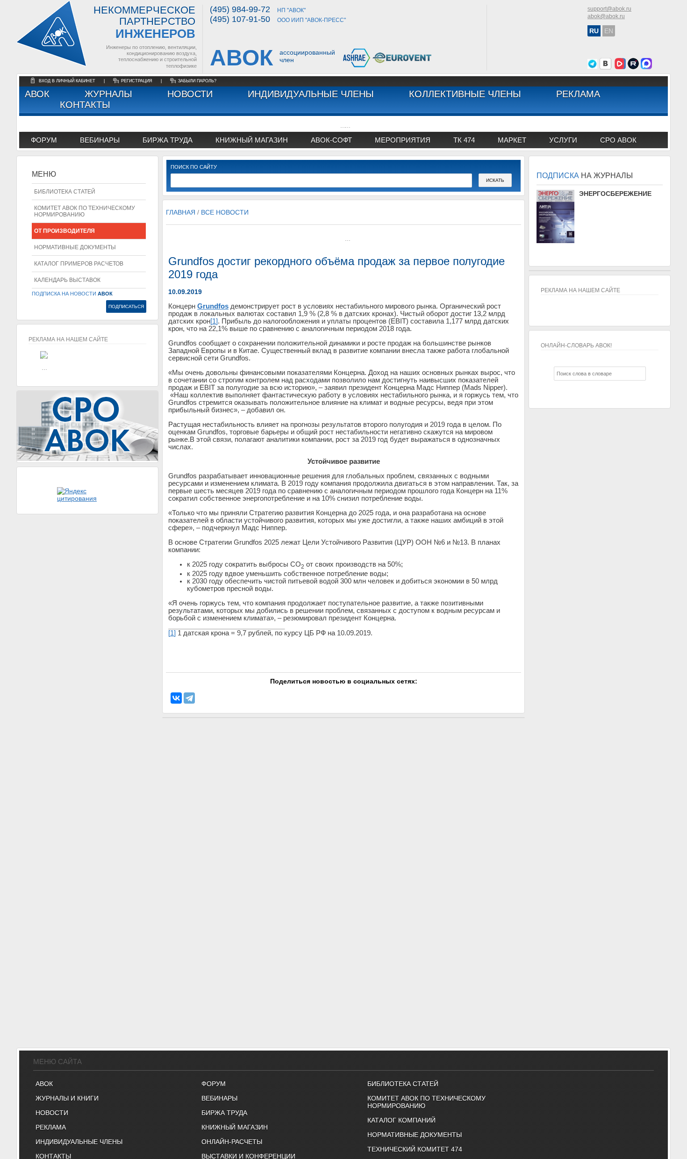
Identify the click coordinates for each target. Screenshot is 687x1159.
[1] (214, 321)
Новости (190, 94)
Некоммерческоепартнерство (144, 23)
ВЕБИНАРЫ (219, 1098)
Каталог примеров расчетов (78, 263)
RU (594, 31)
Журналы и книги (67, 1098)
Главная (180, 212)
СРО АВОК (618, 140)
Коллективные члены (465, 94)
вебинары (100, 140)
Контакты (85, 105)
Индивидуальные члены (311, 94)
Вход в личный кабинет (68, 81)
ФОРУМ (44, 140)
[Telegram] (189, 698)
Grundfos (213, 306)
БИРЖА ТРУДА (224, 1112)
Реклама (578, 94)
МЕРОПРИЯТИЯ (402, 140)
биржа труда (168, 140)
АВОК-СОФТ (331, 140)
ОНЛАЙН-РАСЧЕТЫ (231, 1141)
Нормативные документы (75, 247)
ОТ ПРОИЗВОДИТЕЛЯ (64, 231)
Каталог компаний (401, 1120)
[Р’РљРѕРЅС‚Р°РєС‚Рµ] (176, 698)
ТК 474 (464, 140)
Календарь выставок (67, 280)
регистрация (136, 81)
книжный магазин (251, 140)
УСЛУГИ (563, 140)
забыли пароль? (197, 81)
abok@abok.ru (606, 16)
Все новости (225, 212)
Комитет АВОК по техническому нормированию (84, 211)
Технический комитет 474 (414, 1149)
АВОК (37, 94)
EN (608, 31)
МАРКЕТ (512, 140)
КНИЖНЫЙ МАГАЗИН (234, 1127)
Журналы (108, 94)
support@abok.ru (609, 9)
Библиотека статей (64, 191)
